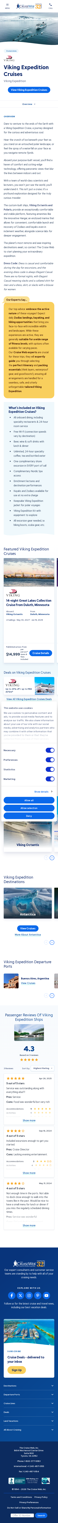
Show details (41, 791)
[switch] (50, 759)
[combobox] (42, 1068)
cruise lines (11, 50)
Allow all (29, 800)
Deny (29, 816)
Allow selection (29, 808)
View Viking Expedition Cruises (29, 90)
